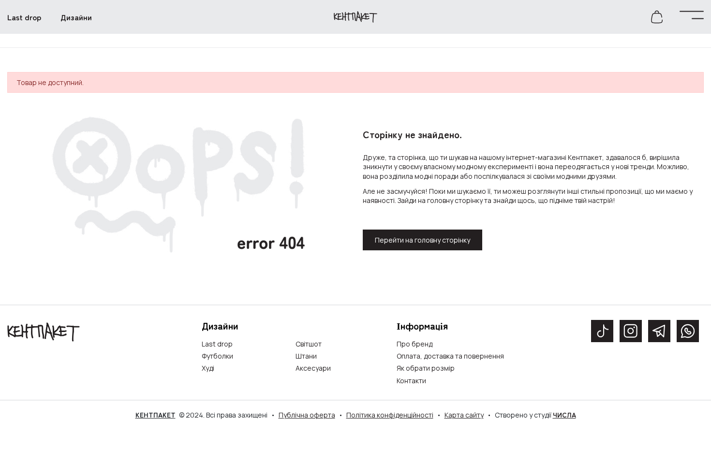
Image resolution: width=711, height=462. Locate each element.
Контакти (411, 380)
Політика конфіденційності (389, 414)
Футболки (217, 356)
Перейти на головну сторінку (422, 240)
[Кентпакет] (43, 331)
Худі (208, 368)
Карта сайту (464, 414)
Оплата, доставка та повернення (450, 356)
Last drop (217, 343)
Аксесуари (313, 368)
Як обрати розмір (426, 368)
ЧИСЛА (564, 414)
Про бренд (414, 343)
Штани (306, 356)
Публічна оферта (307, 414)
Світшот (309, 343)
